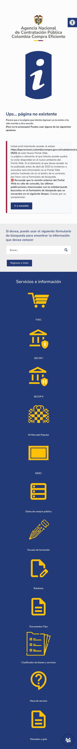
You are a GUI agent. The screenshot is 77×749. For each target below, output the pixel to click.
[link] (72, 22)
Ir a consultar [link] (21, 205)
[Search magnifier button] (66, 249)
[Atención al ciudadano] (68, 740)
